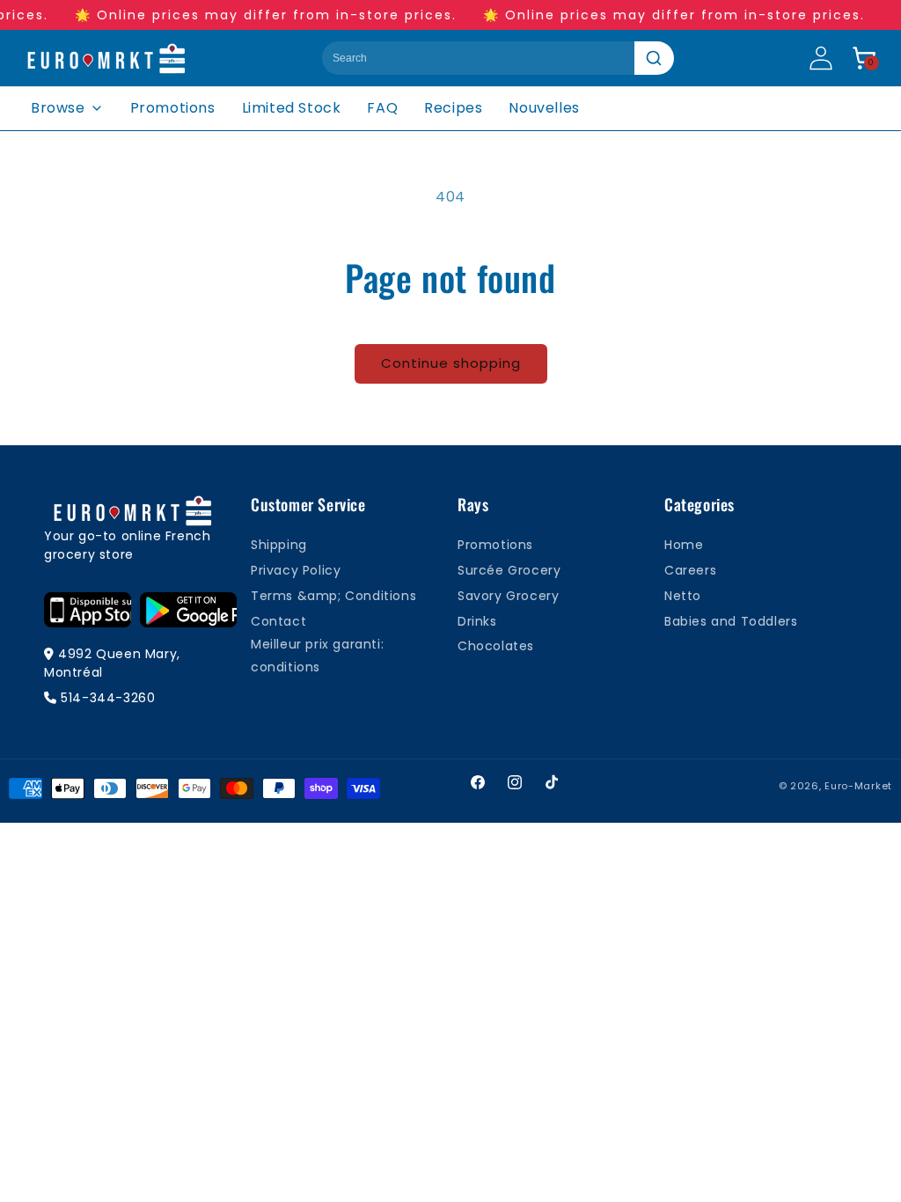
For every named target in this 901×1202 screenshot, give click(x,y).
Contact (278, 621)
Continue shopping (451, 363)
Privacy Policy (296, 570)
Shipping (279, 544)
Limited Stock (291, 108)
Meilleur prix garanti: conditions (317, 655)
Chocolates (496, 646)
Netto (682, 596)
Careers (690, 570)
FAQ (382, 108)
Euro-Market (858, 786)
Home (683, 544)
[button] (864, 58)
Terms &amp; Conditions (333, 596)
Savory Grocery (508, 596)
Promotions (173, 108)
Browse (58, 108)
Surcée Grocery (509, 570)
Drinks (477, 621)
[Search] (654, 58)
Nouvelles (544, 108)
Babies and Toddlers (730, 621)
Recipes (453, 108)
